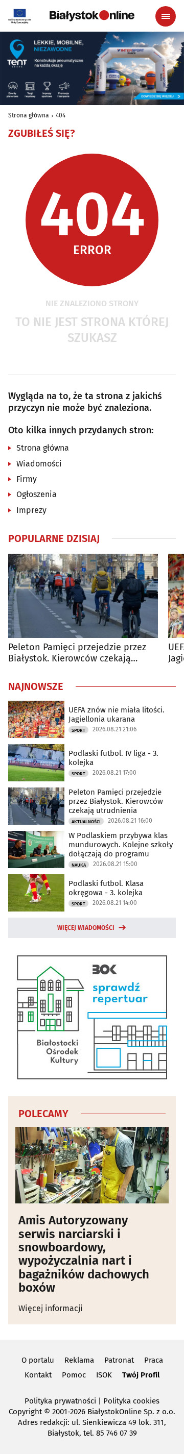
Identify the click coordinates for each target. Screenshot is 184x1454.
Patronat (119, 1360)
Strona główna (28, 115)
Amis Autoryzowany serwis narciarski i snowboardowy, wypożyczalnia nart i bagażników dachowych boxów (83, 1254)
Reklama (79, 1360)
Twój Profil (140, 1374)
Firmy (26, 479)
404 (60, 115)
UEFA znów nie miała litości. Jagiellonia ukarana (116, 714)
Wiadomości (39, 464)
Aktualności (86, 821)
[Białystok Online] (92, 15)
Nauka (79, 865)
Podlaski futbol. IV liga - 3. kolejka (113, 758)
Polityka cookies (131, 1401)
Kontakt (38, 1374)
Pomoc (74, 1374)
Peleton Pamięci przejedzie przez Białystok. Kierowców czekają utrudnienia (77, 653)
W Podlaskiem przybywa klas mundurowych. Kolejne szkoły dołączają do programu (120, 844)
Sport (78, 730)
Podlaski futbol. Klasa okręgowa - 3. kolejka (106, 888)
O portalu (37, 1360)
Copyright (25, 1411)
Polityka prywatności (60, 1401)
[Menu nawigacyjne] (165, 16)
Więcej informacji (50, 1308)
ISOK (104, 1374)
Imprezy (31, 510)
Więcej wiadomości (85, 927)
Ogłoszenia (36, 494)
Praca (153, 1360)
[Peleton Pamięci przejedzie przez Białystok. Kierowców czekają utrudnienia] (83, 596)
